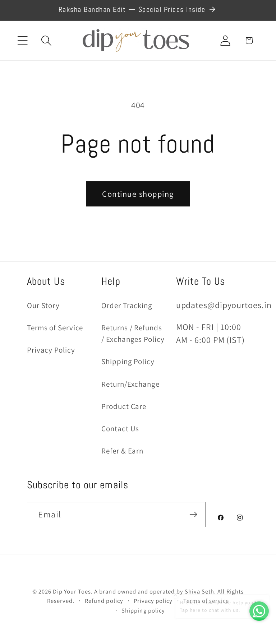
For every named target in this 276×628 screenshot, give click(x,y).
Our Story (43, 305)
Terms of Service (55, 327)
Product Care (123, 406)
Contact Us (120, 428)
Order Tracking (126, 305)
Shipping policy (143, 610)
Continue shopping (138, 194)
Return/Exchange (130, 384)
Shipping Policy (128, 361)
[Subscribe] (193, 514)
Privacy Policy (51, 350)
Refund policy (104, 601)
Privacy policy (153, 601)
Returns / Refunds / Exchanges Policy (132, 333)
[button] (22, 40)
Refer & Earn (122, 451)
